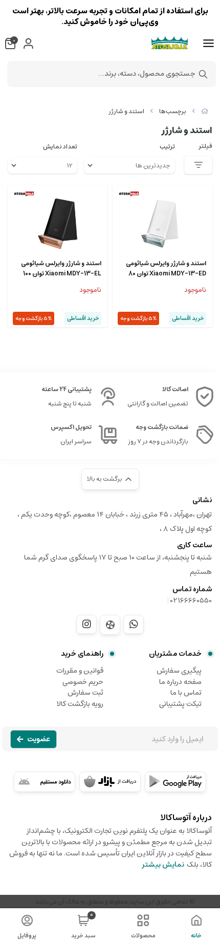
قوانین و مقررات (79, 670)
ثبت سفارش (85, 692)
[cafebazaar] (110, 781)
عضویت (38, 739)
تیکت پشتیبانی (180, 704)
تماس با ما (186, 692)
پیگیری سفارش (179, 670)
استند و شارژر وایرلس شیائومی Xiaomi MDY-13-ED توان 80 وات (166, 269)
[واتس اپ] (133, 624)
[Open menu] (208, 43)
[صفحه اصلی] (204, 111)
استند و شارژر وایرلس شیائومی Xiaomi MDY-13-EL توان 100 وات (61, 269)
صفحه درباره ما (180, 682)
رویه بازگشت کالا (79, 704)
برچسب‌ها (172, 111)
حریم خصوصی (82, 682)
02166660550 (191, 600)
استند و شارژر (126, 111)
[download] (44, 781)
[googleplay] (175, 781)
